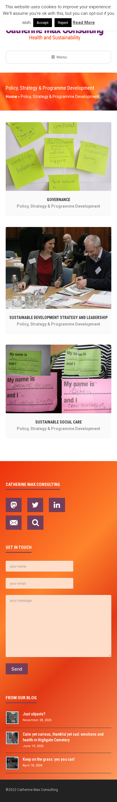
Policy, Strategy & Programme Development (58, 206)
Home (11, 96)
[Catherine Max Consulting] (54, 33)
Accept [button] (43, 23)
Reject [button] (63, 23)
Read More (84, 22)
